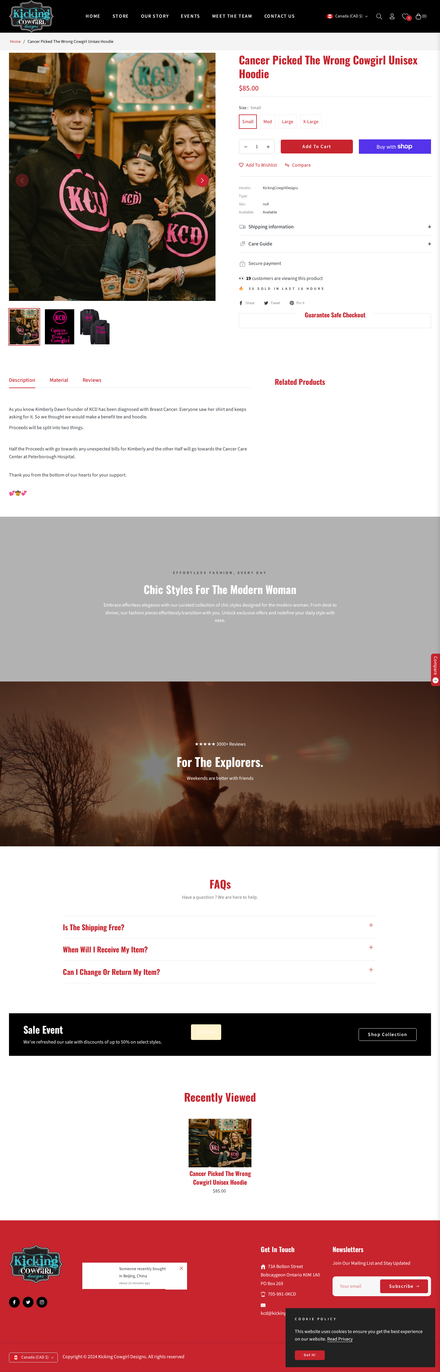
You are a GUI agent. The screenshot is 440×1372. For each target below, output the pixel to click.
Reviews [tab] (92, 380)
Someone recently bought (142, 1269)
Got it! (310, 1355)
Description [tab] (22, 380)
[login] (392, 16)
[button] (379, 16)
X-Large (310, 121)
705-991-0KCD (282, 1294)
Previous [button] (22, 180)
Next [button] (202, 180)
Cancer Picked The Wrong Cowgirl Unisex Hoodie (220, 1178)
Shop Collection (387, 1034)
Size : (250, 108)
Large (287, 121)
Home (15, 42)
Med (267, 121)
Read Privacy (340, 1339)
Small (248, 121)
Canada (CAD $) (348, 16)
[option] (112, 177)
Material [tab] (59, 380)
